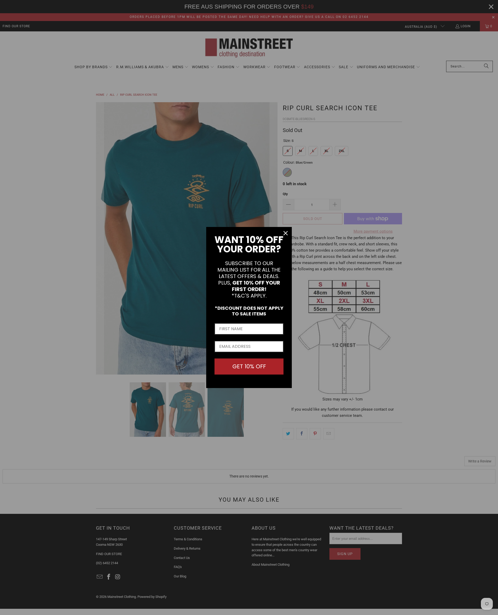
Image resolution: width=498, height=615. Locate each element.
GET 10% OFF (249, 366)
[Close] (285, 233)
